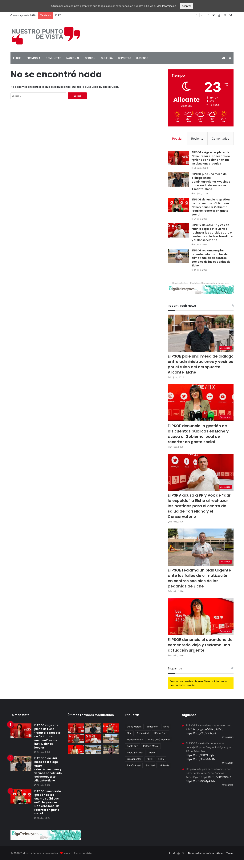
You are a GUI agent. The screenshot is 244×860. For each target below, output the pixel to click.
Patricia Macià (151, 746)
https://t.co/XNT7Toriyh (200, 755)
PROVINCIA (33, 58)
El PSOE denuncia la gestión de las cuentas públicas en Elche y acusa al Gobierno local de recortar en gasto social (123, 15)
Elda (129, 733)
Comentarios (220, 138)
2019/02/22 (228, 763)
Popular (177, 138)
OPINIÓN (90, 58)
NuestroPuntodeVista (201, 853)
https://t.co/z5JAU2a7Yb (208, 729)
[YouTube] (219, 15)
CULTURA (107, 58)
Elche (166, 726)
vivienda (164, 765)
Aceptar (186, 5)
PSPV (161, 758)
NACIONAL (72, 58)
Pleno (152, 752)
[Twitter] (213, 15)
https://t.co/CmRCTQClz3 (216, 777)
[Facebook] (208, 15)
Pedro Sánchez (135, 752)
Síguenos (175, 668)
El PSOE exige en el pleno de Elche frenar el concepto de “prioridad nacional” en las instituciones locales (211, 157)
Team (229, 853)
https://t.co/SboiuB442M (200, 759)
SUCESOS (142, 58)
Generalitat (143, 733)
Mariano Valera (135, 739)
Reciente (197, 138)
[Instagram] (225, 15)
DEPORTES (124, 58)
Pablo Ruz (132, 746)
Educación (152, 726)
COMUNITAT (53, 58)
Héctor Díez (160, 733)
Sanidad (150, 765)
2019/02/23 (228, 737)
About (220, 853)
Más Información (166, 5)
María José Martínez (159, 739)
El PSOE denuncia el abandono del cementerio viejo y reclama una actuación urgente (201, 645)
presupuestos (134, 758)
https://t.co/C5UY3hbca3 (201, 733)
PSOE (150, 758)
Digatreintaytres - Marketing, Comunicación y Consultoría (200, 283)
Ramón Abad (133, 765)
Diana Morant (134, 726)
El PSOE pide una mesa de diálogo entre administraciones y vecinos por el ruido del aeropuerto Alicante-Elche (211, 181)
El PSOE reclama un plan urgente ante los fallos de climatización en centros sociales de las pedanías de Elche (211, 258)
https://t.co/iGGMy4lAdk (200, 781)
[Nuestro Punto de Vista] (45, 35)
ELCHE (17, 58)
